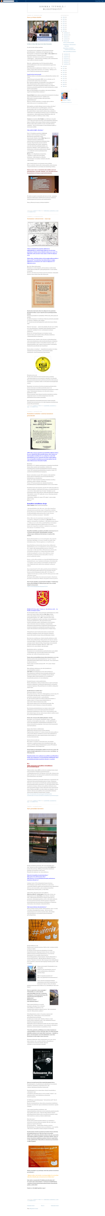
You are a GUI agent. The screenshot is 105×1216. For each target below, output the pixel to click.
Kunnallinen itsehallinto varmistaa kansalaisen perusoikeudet (40, 414)
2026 (64, 17)
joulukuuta (66, 33)
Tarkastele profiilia (66, 102)
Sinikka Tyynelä (66, 100)
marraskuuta (66, 34)
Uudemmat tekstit (31, 1205)
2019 (64, 31)
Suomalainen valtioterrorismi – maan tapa (39, 219)
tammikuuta (66, 64)
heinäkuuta (66, 54)
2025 (64, 19)
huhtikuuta (66, 58)
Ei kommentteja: (32, 211)
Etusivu (42, 1205)
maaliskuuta (66, 60)
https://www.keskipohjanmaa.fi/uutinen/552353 (38, 586)
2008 (64, 86)
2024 (64, 21)
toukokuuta (66, 56)
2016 (64, 70)
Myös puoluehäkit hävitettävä (35, 808)
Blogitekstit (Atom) (34, 1208)
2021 (64, 27)
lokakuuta (66, 36)
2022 (64, 25)
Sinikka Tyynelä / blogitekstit (52, 7)
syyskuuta (66, 38)
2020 (64, 29)
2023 (64, 23)
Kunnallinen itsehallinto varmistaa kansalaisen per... (69, 48)
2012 (64, 78)
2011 (64, 80)
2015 (64, 72)
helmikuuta (66, 62)
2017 (64, 68)
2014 (64, 74)
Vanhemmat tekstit (55, 1205)
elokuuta (66, 40)
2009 (64, 84)
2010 (64, 82)
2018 (64, 66)
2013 (64, 76)
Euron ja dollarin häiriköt (34, 17)
